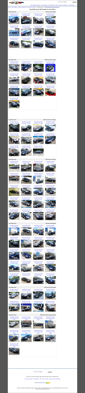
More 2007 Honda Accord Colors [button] (52, 7)
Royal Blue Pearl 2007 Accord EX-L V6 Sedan (14, 122)
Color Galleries (44, 5)
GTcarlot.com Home (28, 378)
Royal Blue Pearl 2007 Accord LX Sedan (14, 162)
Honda (19, 7)
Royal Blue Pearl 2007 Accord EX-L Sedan (14, 62)
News (56, 5)
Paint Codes (51, 5)
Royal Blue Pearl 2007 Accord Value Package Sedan (14, 318)
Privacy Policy (36, 378)
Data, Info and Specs (63, 5)
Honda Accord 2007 (32, 7)
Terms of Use (42, 378)
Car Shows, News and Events (54, 378)
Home (9, 7)
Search (46, 378)
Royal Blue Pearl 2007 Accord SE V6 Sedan (14, 290)
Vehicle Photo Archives (35, 5)
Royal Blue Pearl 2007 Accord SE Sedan (14, 226)
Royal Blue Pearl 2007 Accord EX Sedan (14, 15)
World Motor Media (41, 382)
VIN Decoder (72, 5)
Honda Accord (24, 7)
